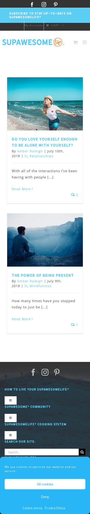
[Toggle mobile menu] (85, 42)
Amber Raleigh (30, 151)
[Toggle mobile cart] (75, 42)
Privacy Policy (55, 508)
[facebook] (33, 372)
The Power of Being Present (43, 275)
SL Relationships (39, 156)
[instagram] (45, 372)
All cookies (45, 484)
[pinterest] (56, 372)
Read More (21, 189)
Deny (45, 497)
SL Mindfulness (37, 286)
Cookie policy (32, 508)
